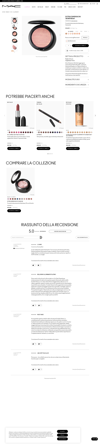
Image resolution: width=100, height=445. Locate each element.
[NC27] (75, 132)
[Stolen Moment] (15, 199)
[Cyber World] (57, 132)
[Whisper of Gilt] (66, 33)
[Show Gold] (68, 33)
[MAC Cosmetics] (11, 6)
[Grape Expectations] (55, 132)
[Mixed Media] (26, 132)
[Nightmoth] (60, 132)
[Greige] (46, 132)
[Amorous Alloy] (29, 199)
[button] (94, 439)
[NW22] (73, 132)
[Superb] (79, 33)
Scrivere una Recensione (60, 231)
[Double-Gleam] (70, 33)
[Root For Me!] (50, 132)
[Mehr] (9, 132)
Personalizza (62, 438)
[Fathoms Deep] (20, 199)
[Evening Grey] (22, 199)
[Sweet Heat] (31, 199)
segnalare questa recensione (78, 265)
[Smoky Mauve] (27, 199)
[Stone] (39, 132)
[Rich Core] (10, 199)
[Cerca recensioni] (41, 237)
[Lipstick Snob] (16, 132)
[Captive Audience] (21, 132)
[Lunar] (17, 199)
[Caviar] (53, 132)
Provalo (85, 37)
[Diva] (23, 132)
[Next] (33, 132)
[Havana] (13, 199)
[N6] (82, 132)
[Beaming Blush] (73, 33)
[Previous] (8, 132)
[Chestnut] (48, 132)
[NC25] (68, 132)
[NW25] (87, 132)
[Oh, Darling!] (75, 33)
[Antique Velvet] (30, 132)
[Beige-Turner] (43, 132)
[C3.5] (84, 132)
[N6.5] (89, 132)
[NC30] (77, 132)
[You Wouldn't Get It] (14, 132)
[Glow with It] (77, 33)
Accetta (62, 431)
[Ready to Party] (8, 199)
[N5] (80, 132)
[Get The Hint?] (12, 132)
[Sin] (28, 132)
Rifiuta (62, 435)
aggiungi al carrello (80, 45)
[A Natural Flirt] (24, 199)
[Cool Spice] (41, 132)
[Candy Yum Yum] (19, 132)
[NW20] (70, 132)
